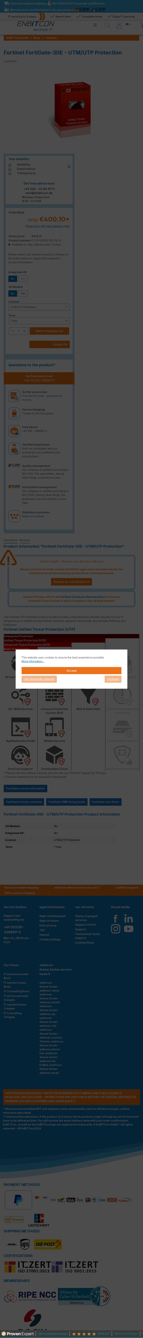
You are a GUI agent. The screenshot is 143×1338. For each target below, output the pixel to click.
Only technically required (39, 679)
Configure (113, 679)
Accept (71, 670)
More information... (33, 661)
